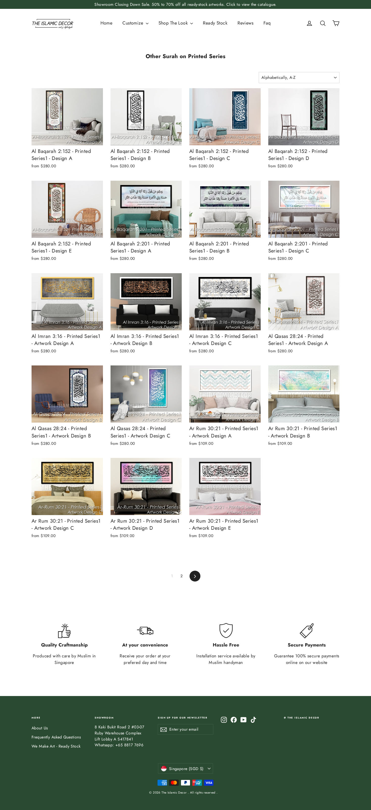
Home (106, 23)
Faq (267, 23)
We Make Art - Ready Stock (56, 746)
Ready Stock (215, 23)
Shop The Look (173, 23)
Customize (133, 23)
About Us (40, 728)
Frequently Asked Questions (56, 737)
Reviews (245, 23)
